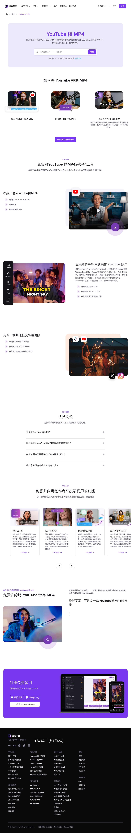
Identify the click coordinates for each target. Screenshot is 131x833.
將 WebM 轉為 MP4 (37, 792)
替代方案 (81, 760)
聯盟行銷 (72, 6)
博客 (80, 756)
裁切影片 (11, 811)
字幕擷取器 (12, 771)
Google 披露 (68, 827)
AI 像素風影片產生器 (61, 796)
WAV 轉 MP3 (35, 800)
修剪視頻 (11, 804)
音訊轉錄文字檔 (14, 763)
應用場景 (45, 6)
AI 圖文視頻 (58, 763)
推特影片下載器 (36, 771)
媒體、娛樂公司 (60, 811)
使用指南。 (79, 58)
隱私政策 (49, 827)
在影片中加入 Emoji (15, 789)
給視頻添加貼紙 (14, 796)
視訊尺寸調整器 (14, 800)
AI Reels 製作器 (59, 792)
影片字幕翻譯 (13, 774)
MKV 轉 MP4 (35, 804)
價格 (55, 6)
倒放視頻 (11, 807)
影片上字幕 (12, 756)
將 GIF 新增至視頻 (14, 792)
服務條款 (41, 827)
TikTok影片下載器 (36, 767)
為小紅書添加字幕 (14, 778)
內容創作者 (58, 804)
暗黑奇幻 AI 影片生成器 (62, 800)
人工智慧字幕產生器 (15, 767)
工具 (35, 6)
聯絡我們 (81, 771)
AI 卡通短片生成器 (60, 785)
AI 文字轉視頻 (59, 760)
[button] (122, 6)
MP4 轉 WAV (35, 789)
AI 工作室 (24, 6)
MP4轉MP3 (34, 785)
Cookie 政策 (58, 827)
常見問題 (81, 767)
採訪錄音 (57, 815)
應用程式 (63, 6)
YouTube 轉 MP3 (36, 760)
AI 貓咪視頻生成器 (60, 789)
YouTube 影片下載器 (37, 756)
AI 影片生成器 (59, 756)
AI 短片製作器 (59, 771)
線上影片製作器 (60, 767)
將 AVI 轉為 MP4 (36, 796)
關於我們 (81, 789)
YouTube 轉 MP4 (36, 763)
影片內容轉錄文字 (14, 760)
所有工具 (57, 774)
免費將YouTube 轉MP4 (65, 139)
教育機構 (57, 807)
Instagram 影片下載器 (38, 774)
